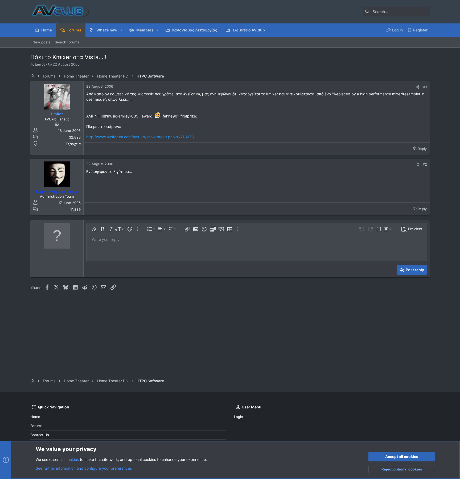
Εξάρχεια (73, 144)
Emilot (40, 64)
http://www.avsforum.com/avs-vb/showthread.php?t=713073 (140, 137)
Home (35, 417)
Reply (422, 149)
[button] (121, 30)
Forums (36, 426)
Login (238, 417)
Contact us (39, 435)
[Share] (417, 87)
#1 (425, 87)
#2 (425, 164)
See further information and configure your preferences (84, 468)
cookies (72, 459)
